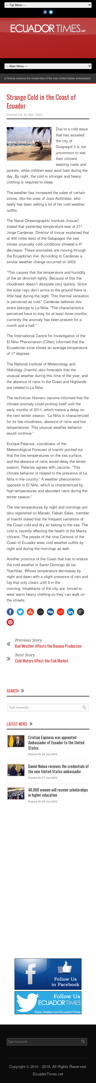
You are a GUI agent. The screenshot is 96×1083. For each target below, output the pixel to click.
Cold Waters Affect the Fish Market (41, 661)
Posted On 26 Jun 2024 (42, 801)
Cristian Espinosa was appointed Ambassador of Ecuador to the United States (56, 742)
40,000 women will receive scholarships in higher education (58, 792)
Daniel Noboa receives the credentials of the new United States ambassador (58, 768)
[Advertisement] (48, 44)
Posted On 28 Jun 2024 (42, 754)
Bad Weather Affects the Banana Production (48, 646)
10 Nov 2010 (32, 115)
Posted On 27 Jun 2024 (42, 778)
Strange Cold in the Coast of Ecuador (41, 101)
